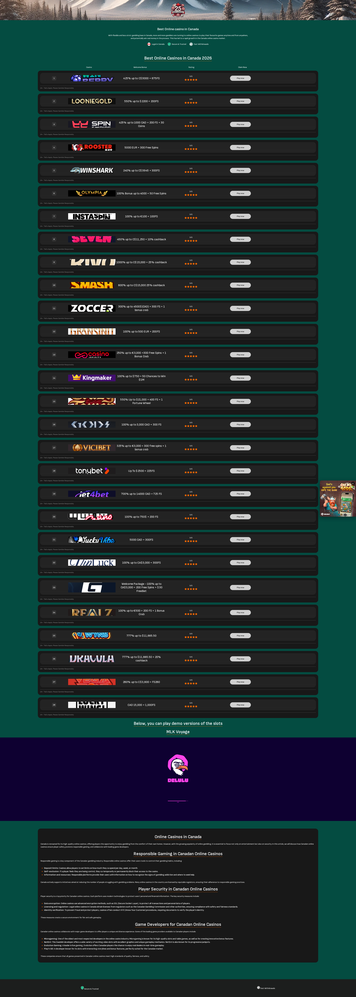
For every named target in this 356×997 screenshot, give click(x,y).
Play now (240, 78)
